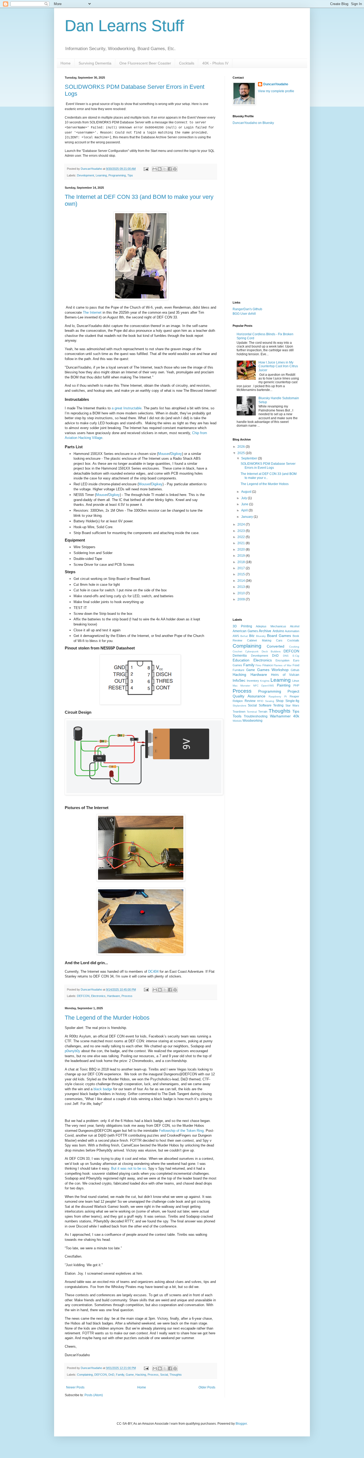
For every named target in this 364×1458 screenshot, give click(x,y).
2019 (241, 556)
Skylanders (239, 705)
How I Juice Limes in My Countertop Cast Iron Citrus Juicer (278, 366)
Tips (130, 175)
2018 (241, 562)
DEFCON (83, 995)
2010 (241, 593)
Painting (283, 685)
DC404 (153, 972)
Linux (295, 680)
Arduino (278, 631)
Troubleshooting (256, 716)
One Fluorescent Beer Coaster (145, 63)
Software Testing (271, 705)
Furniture (238, 670)
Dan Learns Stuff (124, 26)
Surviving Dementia (95, 63)
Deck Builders (271, 651)
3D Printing (242, 626)
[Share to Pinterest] (174, 169)
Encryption (282, 660)
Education (241, 660)
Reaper (294, 696)
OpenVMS (267, 685)
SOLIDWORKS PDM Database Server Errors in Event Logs (268, 465)
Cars (279, 640)
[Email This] (154, 169)
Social (164, 1374)
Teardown (239, 711)
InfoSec (239, 680)
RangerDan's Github (247, 309)
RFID (260, 701)
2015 (241, 574)
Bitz (251, 636)
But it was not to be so (128, 1168)
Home (65, 63)
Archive (265, 631)
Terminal (252, 711)
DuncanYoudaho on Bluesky (253, 123)
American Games (245, 631)
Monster (245, 685)
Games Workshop (273, 670)
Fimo (258, 665)
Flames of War (283, 665)
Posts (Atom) (93, 1395)
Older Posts (207, 1387)
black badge (103, 1089)
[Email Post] (145, 168)
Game (130, 1374)
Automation (292, 631)
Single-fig (292, 701)
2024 (241, 524)
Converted (275, 646)
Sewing (269, 701)
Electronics (98, 995)
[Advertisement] (266, 213)
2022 (241, 537)
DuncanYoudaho (275, 84)
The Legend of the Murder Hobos (107, 1017)
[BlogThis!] (159, 169)
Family (120, 1374)
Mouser (163, 454)
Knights (264, 680)
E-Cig (296, 655)
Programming (117, 175)
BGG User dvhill (244, 314)
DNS (286, 655)
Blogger (241, 1423)
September (249, 458)
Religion (238, 700)
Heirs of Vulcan (285, 675)
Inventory (253, 680)
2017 (241, 568)
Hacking (140, 1374)
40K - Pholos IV (215, 63)
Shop (280, 701)
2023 (241, 531)
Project (293, 691)
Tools (237, 716)
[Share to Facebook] (169, 169)
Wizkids (237, 720)
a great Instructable (126, 408)
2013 (241, 587)
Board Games (279, 635)
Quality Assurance (249, 696)
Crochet (237, 651)
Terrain (262, 711)
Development (85, 175)
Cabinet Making (259, 640)
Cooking (294, 646)
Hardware (113, 995)
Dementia (240, 655)
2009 (241, 599)
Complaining (85, 1374)
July (244, 498)
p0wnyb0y (72, 1051)
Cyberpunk (251, 651)
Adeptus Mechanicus (271, 626)
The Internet (92, 312)
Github (295, 670)
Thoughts (175, 1374)
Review (250, 701)
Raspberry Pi (278, 696)
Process (127, 995)
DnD (111, 1374)
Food (296, 665)
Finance (267, 665)
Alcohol (294, 626)
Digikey (176, 454)
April (245, 510)
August (246, 492)
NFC (255, 685)
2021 (241, 543)
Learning (101, 175)
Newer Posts (75, 1387)
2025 (241, 453)
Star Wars (292, 705)
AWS (236, 635)
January (247, 517)
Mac (235, 685)
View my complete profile (276, 91)
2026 (241, 447)
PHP (296, 685)
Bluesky (261, 636)
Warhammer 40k (284, 716)
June (245, 504)
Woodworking (252, 720)
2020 (241, 549)
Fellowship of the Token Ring (181, 1131)
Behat (244, 636)
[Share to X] (164, 169)
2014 (241, 581)
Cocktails (186, 63)
